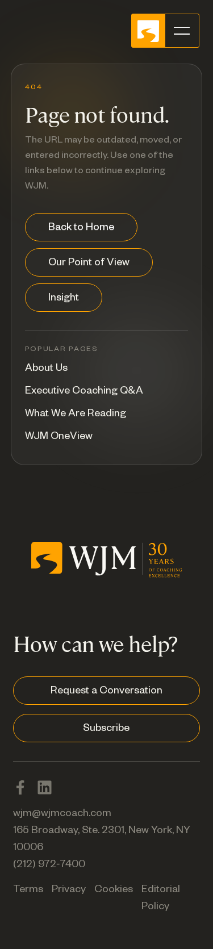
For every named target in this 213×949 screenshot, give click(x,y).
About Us (46, 369)
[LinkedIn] (44, 787)
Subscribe (106, 729)
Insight (63, 298)
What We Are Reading (75, 414)
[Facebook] (20, 787)
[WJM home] (107, 571)
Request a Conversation (106, 691)
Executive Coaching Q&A (84, 392)
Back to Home (81, 228)
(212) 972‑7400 (49, 865)
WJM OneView (59, 437)
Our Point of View (89, 263)
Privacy (69, 890)
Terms (28, 890)
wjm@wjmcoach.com (62, 814)
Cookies (113, 890)
